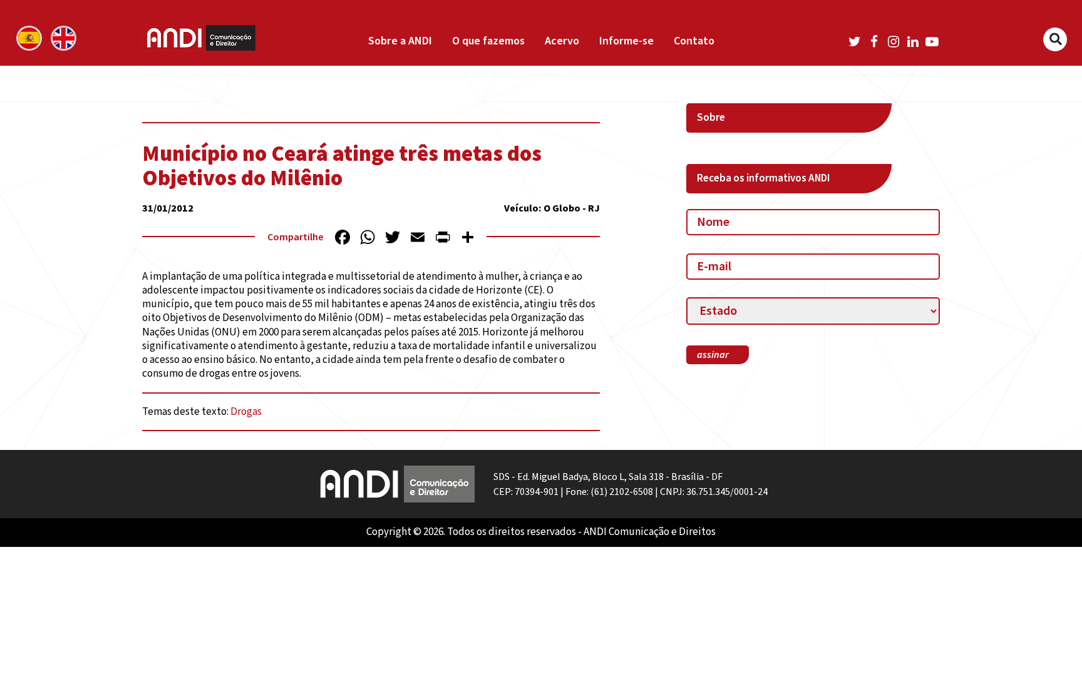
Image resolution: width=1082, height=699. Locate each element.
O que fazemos (488, 41)
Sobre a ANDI (400, 41)
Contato (694, 41)
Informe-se (626, 41)
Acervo (562, 41)
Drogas (246, 411)
